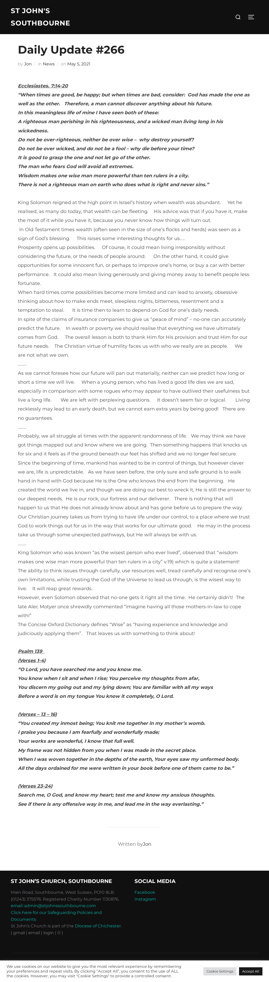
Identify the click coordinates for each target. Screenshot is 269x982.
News (49, 63)
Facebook (144, 892)
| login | (48, 932)
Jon (28, 63)
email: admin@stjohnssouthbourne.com (53, 905)
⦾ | (60, 932)
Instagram (145, 899)
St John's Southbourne (40, 17)
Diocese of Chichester (98, 925)
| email (33, 932)
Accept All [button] (250, 971)
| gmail (18, 932)
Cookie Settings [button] (219, 971)
